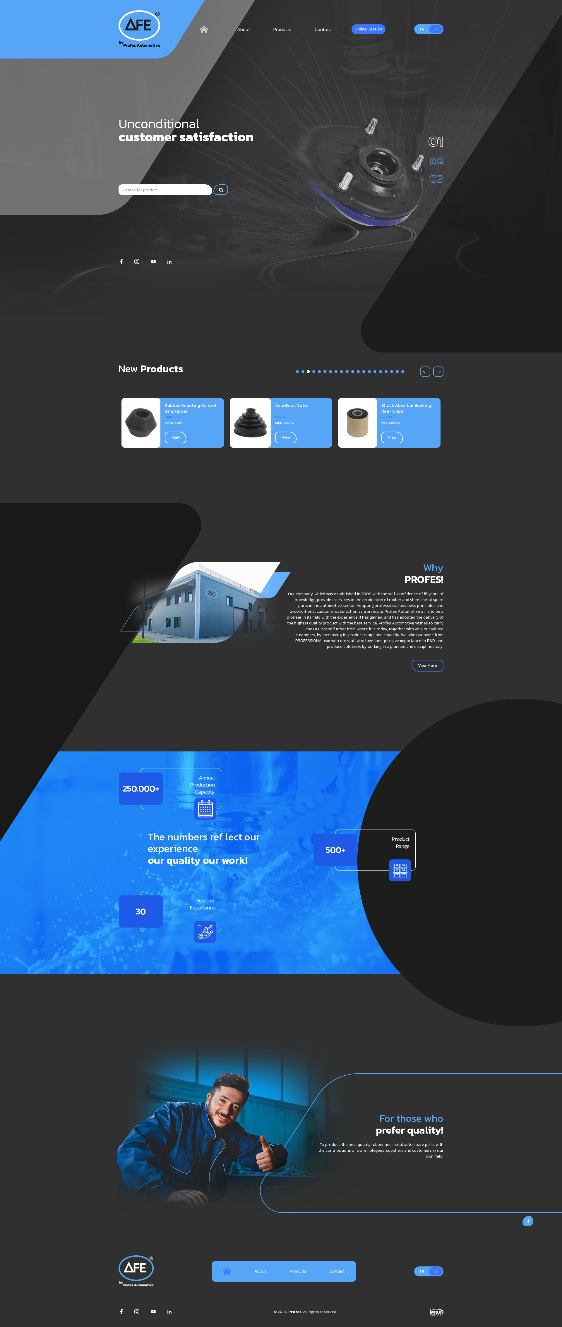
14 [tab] (369, 371)
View (177, 437)
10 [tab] (347, 371)
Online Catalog (368, 29)
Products (282, 29)
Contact (323, 29)
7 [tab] (330, 371)
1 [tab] (297, 371)
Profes (294, 1312)
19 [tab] (397, 371)
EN (436, 29)
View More (427, 665)
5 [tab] (319, 371)
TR (421, 29)
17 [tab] (386, 371)
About (243, 29)
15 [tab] (375, 371)
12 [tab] (358, 371)
